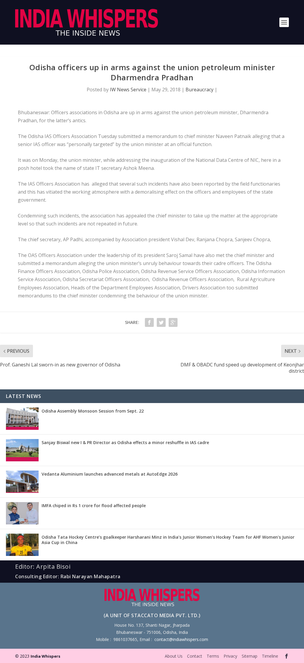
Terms (213, 656)
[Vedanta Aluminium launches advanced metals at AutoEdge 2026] (22, 482)
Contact (194, 656)
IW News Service (128, 89)
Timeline (270, 656)
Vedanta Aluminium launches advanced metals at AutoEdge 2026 (110, 474)
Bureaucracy (199, 89)
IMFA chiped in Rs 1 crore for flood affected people (94, 505)
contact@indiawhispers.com (181, 639)
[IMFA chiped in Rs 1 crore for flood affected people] (22, 513)
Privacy (230, 656)
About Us (174, 656)
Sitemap (249, 656)
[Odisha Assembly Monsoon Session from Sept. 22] (22, 418)
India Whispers (45, 656)
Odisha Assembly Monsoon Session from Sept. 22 (93, 411)
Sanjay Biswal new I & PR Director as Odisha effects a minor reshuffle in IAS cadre (125, 442)
